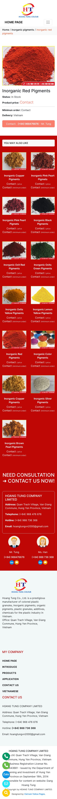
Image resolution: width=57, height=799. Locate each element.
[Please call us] (4, 765)
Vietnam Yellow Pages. (34, 794)
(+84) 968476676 (28, 123)
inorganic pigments (23, 29)
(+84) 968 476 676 (30, 514)
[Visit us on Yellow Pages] (4, 793)
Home (5, 29)
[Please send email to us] (4, 784)
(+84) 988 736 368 (26, 520)
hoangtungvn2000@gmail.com (30, 526)
